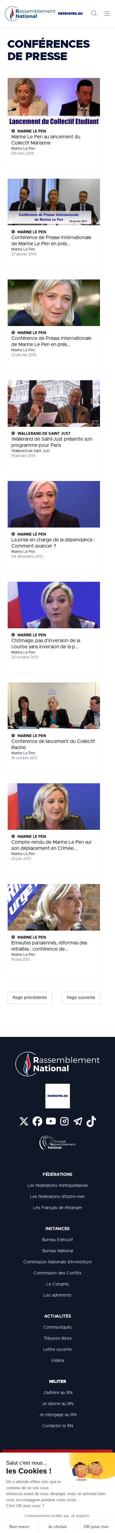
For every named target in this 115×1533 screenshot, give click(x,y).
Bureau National (57, 1251)
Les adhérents (57, 1295)
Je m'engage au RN (57, 1415)
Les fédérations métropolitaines (57, 1186)
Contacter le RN (57, 1426)
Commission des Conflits (57, 1273)
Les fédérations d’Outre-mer (57, 1197)
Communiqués (58, 1327)
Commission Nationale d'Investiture (57, 1262)
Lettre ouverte (57, 1349)
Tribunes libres (58, 1338)
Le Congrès (57, 1284)
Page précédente (30, 998)
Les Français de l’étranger (57, 1208)
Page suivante (81, 998)
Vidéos (57, 1361)
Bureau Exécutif (57, 1240)
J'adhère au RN (57, 1393)
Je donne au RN (57, 1404)
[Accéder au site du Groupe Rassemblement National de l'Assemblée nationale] (57, 1144)
